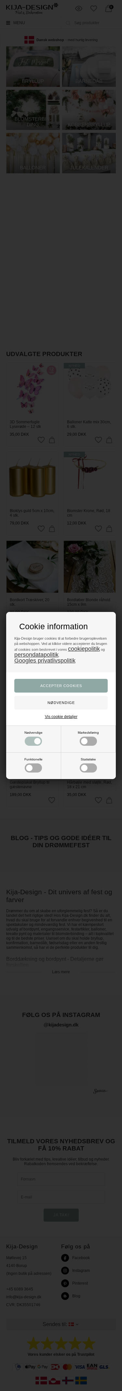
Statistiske (88, 759)
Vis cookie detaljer (61, 716)
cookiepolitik (84, 649)
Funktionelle (33, 759)
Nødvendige (33, 732)
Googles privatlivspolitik (44, 660)
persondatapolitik (36, 654)
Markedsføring (88, 732)
